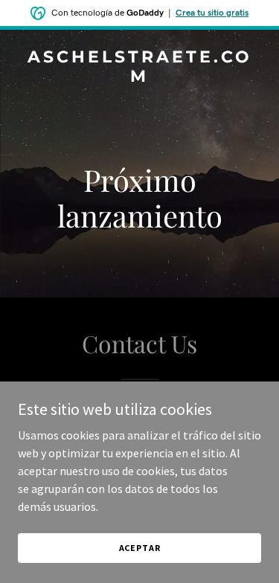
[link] (139, 77)
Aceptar (140, 547)
